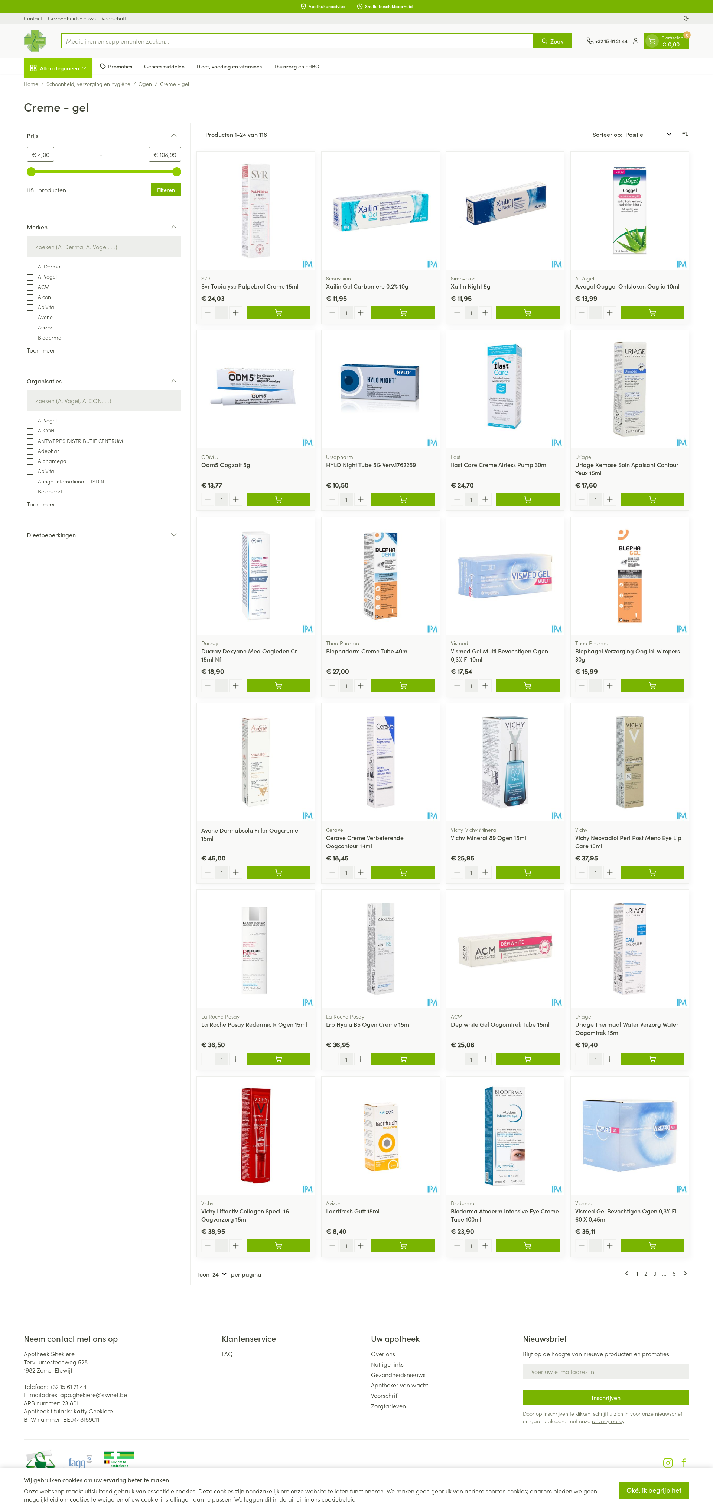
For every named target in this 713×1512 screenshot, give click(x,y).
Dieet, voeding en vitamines (229, 66)
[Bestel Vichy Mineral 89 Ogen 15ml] (528, 872)
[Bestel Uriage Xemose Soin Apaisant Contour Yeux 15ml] (652, 499)
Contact (33, 18)
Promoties (120, 66)
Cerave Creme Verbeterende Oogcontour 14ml (365, 841)
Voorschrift (114, 18)
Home (31, 83)
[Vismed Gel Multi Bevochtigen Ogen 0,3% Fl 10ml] (505, 576)
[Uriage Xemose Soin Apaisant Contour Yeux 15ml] (630, 389)
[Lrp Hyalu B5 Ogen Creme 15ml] (381, 949)
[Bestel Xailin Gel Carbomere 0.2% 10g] (403, 312)
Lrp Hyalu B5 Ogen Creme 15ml (368, 1024)
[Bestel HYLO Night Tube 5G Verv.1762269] (403, 499)
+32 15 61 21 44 (68, 1386)
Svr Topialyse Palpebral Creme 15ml (250, 286)
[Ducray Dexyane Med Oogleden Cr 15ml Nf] (256, 576)
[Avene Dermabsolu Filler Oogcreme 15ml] (256, 762)
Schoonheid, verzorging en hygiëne (88, 83)
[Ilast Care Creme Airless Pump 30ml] (505, 389)
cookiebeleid (339, 1499)
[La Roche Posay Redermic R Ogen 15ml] (256, 949)
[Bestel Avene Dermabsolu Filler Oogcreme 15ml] (278, 872)
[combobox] (297, 40)
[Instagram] (668, 1462)
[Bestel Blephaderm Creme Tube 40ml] (403, 685)
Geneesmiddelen (164, 66)
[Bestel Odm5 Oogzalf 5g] (278, 499)
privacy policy (608, 1421)
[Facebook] (683, 1462)
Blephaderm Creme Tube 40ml (367, 651)
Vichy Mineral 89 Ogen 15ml (488, 837)
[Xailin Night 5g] (505, 211)
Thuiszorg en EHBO (296, 66)
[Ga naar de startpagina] (35, 41)
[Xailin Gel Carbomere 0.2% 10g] (381, 211)
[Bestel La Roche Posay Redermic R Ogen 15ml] (278, 1059)
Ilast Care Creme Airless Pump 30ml (499, 464)
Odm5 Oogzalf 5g (225, 464)
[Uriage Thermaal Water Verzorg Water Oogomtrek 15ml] (630, 949)
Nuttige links (387, 1364)
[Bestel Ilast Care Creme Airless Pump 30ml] (528, 499)
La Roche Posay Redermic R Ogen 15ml (254, 1024)
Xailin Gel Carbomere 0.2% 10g (367, 286)
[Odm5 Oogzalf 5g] (256, 389)
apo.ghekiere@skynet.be (93, 1394)
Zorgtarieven (388, 1406)
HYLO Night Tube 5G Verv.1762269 (371, 464)
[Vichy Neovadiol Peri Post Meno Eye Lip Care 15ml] (630, 762)
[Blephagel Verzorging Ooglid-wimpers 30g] (630, 576)
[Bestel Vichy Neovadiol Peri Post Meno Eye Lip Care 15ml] (652, 872)
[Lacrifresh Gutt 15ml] (381, 1136)
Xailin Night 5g (471, 286)
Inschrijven (606, 1397)
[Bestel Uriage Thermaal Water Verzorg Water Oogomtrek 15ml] (652, 1059)
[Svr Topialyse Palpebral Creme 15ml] (256, 211)
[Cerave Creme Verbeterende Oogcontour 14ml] (381, 762)
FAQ (227, 1353)
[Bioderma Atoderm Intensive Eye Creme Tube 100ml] (505, 1136)
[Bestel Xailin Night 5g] (528, 312)
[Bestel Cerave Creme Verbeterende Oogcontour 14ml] (403, 872)
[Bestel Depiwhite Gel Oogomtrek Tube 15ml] (528, 1059)
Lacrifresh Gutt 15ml (353, 1211)
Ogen (145, 83)
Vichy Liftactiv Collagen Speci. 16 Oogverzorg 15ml (245, 1215)
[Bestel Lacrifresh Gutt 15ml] (403, 1245)
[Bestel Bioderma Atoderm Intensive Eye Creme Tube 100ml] (528, 1245)
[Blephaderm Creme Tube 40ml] (381, 576)
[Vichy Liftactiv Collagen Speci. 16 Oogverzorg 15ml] (256, 1136)
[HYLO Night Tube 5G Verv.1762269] (381, 389)
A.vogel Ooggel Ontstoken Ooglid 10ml (627, 286)
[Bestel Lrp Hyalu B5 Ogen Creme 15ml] (403, 1059)
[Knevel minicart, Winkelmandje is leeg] (652, 41)
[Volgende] (684, 1273)
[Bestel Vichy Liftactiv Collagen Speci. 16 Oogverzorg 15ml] (278, 1245)
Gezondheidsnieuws (72, 18)
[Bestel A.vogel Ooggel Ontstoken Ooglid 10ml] (652, 312)
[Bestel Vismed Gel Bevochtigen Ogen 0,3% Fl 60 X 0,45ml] (652, 1245)
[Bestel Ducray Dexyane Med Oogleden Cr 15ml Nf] (278, 685)
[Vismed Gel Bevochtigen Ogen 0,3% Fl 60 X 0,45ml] (630, 1136)
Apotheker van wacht (399, 1385)
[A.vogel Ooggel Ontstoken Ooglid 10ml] (630, 211)
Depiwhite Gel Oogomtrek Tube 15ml (500, 1024)
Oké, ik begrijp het (653, 1490)
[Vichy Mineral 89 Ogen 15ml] (505, 762)
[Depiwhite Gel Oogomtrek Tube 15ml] (505, 949)
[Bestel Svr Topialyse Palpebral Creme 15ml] (278, 312)
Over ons (383, 1353)
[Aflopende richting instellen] (684, 134)
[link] (628, 1273)
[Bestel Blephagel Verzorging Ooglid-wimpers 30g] (652, 685)
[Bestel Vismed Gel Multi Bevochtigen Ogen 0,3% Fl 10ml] (528, 685)
